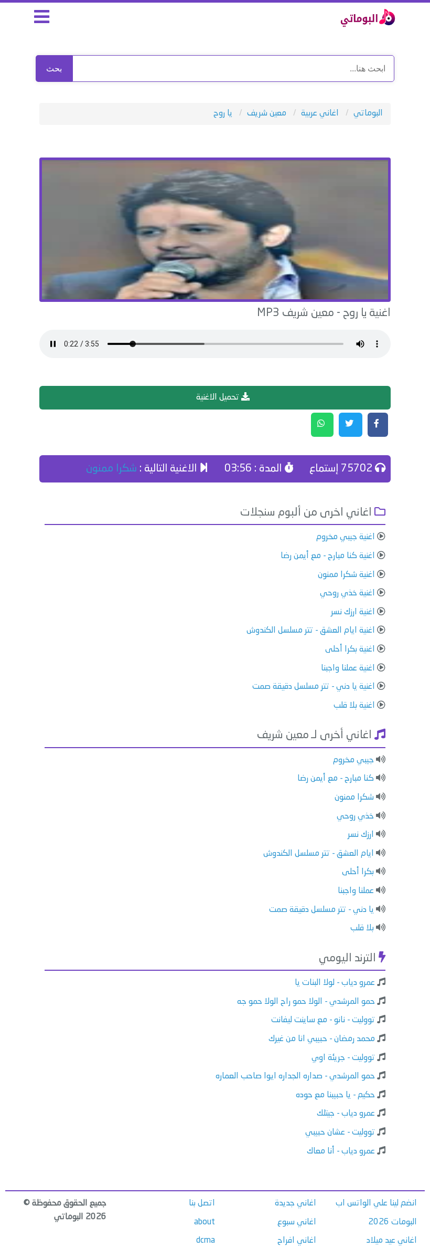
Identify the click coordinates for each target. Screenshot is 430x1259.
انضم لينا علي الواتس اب (376, 1203)
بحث (54, 68)
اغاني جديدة (295, 1203)
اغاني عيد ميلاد (392, 1240)
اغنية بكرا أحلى (350, 649)
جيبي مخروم (353, 760)
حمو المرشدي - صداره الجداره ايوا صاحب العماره (295, 1076)
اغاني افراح (296, 1240)
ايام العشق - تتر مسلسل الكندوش (318, 853)
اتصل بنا (202, 1203)
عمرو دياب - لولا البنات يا (335, 983)
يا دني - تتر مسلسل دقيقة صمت (321, 910)
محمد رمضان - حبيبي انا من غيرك (321, 1039)
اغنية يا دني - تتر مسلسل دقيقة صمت (313, 687)
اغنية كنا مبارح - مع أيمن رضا (328, 556)
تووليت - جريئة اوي (343, 1058)
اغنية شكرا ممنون (346, 575)
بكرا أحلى (358, 872)
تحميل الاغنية (218, 397)
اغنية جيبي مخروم (345, 537)
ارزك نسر (361, 835)
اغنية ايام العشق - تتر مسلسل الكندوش (310, 630)
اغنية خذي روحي (347, 593)
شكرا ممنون (111, 469)
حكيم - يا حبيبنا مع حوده (335, 1095)
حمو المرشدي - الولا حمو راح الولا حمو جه (306, 1002)
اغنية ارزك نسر (353, 612)
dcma (205, 1240)
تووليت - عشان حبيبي (340, 1132)
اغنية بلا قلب (354, 705)
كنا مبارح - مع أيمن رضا (335, 778)
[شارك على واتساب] (322, 425)
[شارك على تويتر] (350, 425)
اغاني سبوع (296, 1222)
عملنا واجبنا (356, 891)
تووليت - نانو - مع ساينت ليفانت (323, 1020)
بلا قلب (362, 928)
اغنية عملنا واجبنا (348, 668)
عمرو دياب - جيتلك (346, 1113)
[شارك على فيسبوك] (378, 425)
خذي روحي (355, 816)
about (204, 1222)
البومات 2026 (392, 1222)
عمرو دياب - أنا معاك (341, 1151)
